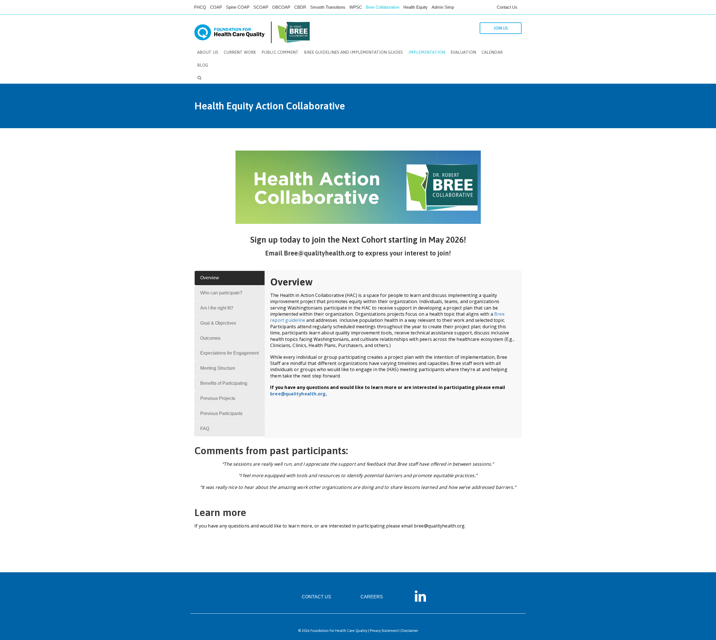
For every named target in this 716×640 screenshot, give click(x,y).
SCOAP (260, 7)
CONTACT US (316, 596)
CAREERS (372, 596)
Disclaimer (409, 631)
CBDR (300, 7)
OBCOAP (281, 7)
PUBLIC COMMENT (280, 52)
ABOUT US (207, 52)
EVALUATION (463, 52)
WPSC (355, 7)
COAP (216, 7)
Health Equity (415, 7)
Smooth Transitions (327, 7)
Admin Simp (443, 7)
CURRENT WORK (240, 52)
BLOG (202, 65)
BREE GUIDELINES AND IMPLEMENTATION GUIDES (353, 52)
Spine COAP (237, 7)
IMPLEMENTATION (427, 52)
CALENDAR (492, 52)
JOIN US (501, 28)
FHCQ (200, 7)
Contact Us (507, 7)
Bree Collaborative (382, 7)
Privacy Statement (384, 631)
